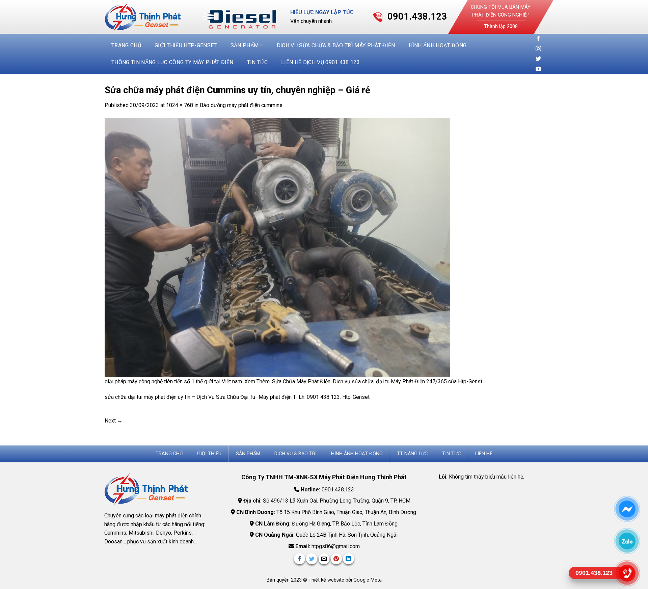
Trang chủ (126, 45)
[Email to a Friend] (324, 558)
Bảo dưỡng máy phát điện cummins (241, 105)
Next (114, 420)
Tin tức (257, 62)
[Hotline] (627, 573)
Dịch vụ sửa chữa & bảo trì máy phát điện (336, 45)
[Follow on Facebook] (538, 39)
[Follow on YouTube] (538, 69)
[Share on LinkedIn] (348, 558)
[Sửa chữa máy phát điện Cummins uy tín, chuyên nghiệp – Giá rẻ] (277, 247)
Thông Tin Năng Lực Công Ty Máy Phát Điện (172, 62)
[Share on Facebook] (299, 558)
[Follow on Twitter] (538, 59)
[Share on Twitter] (311, 558)
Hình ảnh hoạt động (438, 45)
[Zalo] (627, 541)
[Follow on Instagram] (538, 49)
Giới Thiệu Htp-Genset (186, 45)
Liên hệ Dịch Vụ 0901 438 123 (320, 62)
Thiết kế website (327, 580)
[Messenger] (627, 509)
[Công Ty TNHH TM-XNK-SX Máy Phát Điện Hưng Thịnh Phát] (148, 17)
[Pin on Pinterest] (336, 558)
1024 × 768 (179, 105)
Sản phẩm (245, 45)
